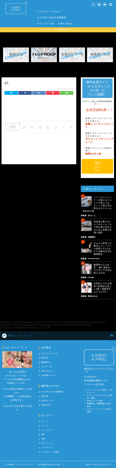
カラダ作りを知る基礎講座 (51, 17)
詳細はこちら (97, 166)
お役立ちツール (47, 400)
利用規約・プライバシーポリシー (20, 464)
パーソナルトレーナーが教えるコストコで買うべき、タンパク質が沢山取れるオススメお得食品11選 (97, 204)
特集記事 (44, 396)
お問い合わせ (65, 23)
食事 (43, 434)
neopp (91, 277)
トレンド (44, 425)
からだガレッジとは (49, 353)
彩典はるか (93, 296)
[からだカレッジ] (16, 15)
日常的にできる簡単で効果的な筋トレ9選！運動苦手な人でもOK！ (103, 287)
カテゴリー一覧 (45, 23)
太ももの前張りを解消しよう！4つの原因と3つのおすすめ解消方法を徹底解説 (103, 248)
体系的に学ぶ (46, 405)
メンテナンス (46, 447)
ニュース (44, 421)
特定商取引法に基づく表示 (50, 464)
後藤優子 (92, 237)
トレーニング (46, 430)
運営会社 (44, 358)
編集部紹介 (45, 362)
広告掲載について (48, 375)
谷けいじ (92, 215)
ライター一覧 (46, 366)
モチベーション (47, 443)
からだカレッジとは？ (49, 11)
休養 (43, 439)
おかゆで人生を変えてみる (18, 406)
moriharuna (94, 259)
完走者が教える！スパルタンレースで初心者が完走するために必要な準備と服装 (103, 227)
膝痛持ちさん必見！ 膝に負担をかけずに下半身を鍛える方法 (103, 268)
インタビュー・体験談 (50, 452)
